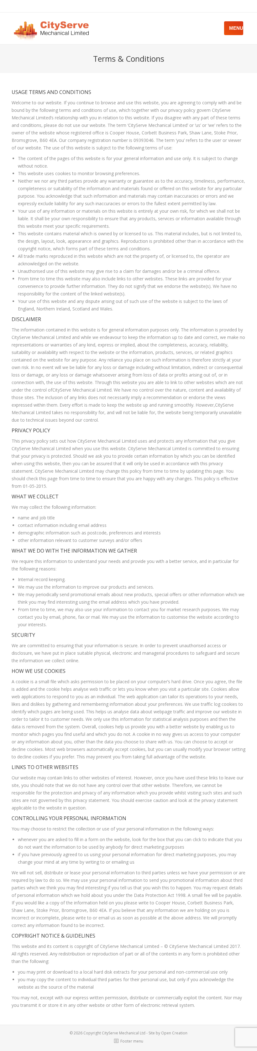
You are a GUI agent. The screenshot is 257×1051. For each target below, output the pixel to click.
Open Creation (174, 1033)
